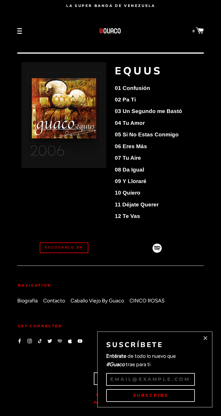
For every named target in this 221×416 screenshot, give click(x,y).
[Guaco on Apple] (70, 340)
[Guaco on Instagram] (29, 340)
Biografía (27, 301)
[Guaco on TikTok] (39, 340)
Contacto (54, 301)
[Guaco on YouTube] (80, 340)
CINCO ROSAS (147, 301)
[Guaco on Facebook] (19, 340)
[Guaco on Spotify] (60, 340)
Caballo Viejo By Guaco (97, 301)
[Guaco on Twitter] (49, 340)
